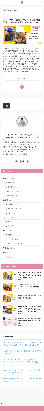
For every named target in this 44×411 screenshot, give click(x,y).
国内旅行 (10, 183)
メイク (9, 217)
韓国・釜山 (12, 195)
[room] (23, 161)
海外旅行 (10, 187)
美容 (8, 200)
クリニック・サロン (13, 209)
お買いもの (10, 248)
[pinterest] (27, 161)
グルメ (9, 230)
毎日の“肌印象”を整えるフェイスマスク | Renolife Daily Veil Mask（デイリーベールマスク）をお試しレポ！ (21, 361)
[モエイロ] (22, 2)
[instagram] (20, 161)
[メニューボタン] (41, 2)
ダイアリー (10, 252)
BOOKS (9, 257)
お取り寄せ (11, 235)
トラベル (9, 178)
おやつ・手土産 (12, 239)
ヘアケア (10, 222)
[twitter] (16, 161)
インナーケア (11, 204)
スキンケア (11, 213)
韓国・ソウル (13, 191)
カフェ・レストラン (14, 243)
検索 (6, 106)
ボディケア (10, 226)
